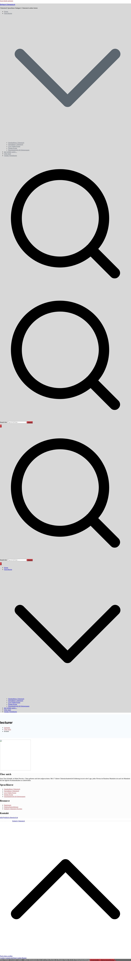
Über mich (7, 154)
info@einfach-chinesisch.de (9, 817)
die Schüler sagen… (10, 152)
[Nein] (115, 960)
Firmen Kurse (12, 148)
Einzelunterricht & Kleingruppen (18, 150)
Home (6, 11)
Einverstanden (95, 960)
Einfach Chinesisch (7, 4)
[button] (67, 141)
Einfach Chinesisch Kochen (13, 809)
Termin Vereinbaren (10, 155)
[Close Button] (1, 564)
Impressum (7, 805)
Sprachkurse (8, 569)
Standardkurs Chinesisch (16, 143)
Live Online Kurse (14, 146)
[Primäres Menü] (1, 426)
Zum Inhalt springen (6, 1)
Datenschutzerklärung (11, 807)
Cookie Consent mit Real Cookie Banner (13, 958)
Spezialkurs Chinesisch (15, 144)
